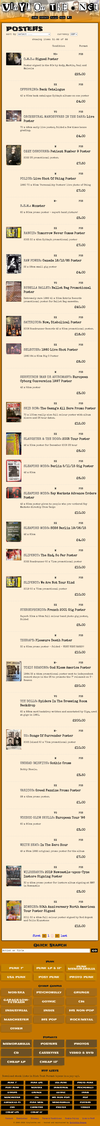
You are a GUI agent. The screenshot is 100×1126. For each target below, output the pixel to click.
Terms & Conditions (52, 1119)
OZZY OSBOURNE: (37, 151)
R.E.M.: (25, 206)
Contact (44, 18)
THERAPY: (27, 640)
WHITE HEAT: (29, 845)
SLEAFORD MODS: (37, 466)
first (36, 936)
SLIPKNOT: (32, 555)
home (35, 18)
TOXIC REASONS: (36, 667)
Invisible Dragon (78, 1123)
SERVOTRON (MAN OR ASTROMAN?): (46, 377)
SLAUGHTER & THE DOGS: (42, 439)
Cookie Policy (72, 1119)
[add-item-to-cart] (90, 74)
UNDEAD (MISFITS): (34, 763)
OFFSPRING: (29, 89)
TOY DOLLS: (29, 701)
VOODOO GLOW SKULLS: (37, 817)
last (64, 936)
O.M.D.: (29, 59)
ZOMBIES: (31, 907)
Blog (62, 18)
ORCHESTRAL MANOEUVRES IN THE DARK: (55, 117)
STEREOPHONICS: (33, 610)
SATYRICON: (33, 322)
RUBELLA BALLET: (37, 288)
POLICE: (26, 178)
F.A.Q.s (54, 18)
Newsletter (21, 1119)
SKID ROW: (31, 408)
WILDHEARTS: (34, 872)
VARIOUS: (27, 790)
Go (94, 950)
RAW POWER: (33, 260)
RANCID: (30, 233)
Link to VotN (88, 1119)
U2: (26, 736)
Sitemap (35, 1119)
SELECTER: (32, 349)
